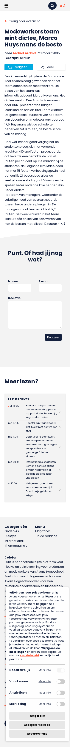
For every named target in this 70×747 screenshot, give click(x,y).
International (14, 541)
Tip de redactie (46, 536)
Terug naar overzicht (24, 21)
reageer (21, 67)
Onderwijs (11, 531)
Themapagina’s (15, 545)
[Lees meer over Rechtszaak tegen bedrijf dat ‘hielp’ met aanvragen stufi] (35, 427)
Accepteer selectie (37, 725)
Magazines (43, 531)
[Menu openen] (6, 6)
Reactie (14, 298)
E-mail (44, 281)
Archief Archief (24, 53)
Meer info (45, 670)
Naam (13, 281)
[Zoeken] (52, 6)
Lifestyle (10, 536)
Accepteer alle (37, 734)
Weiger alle (37, 716)
